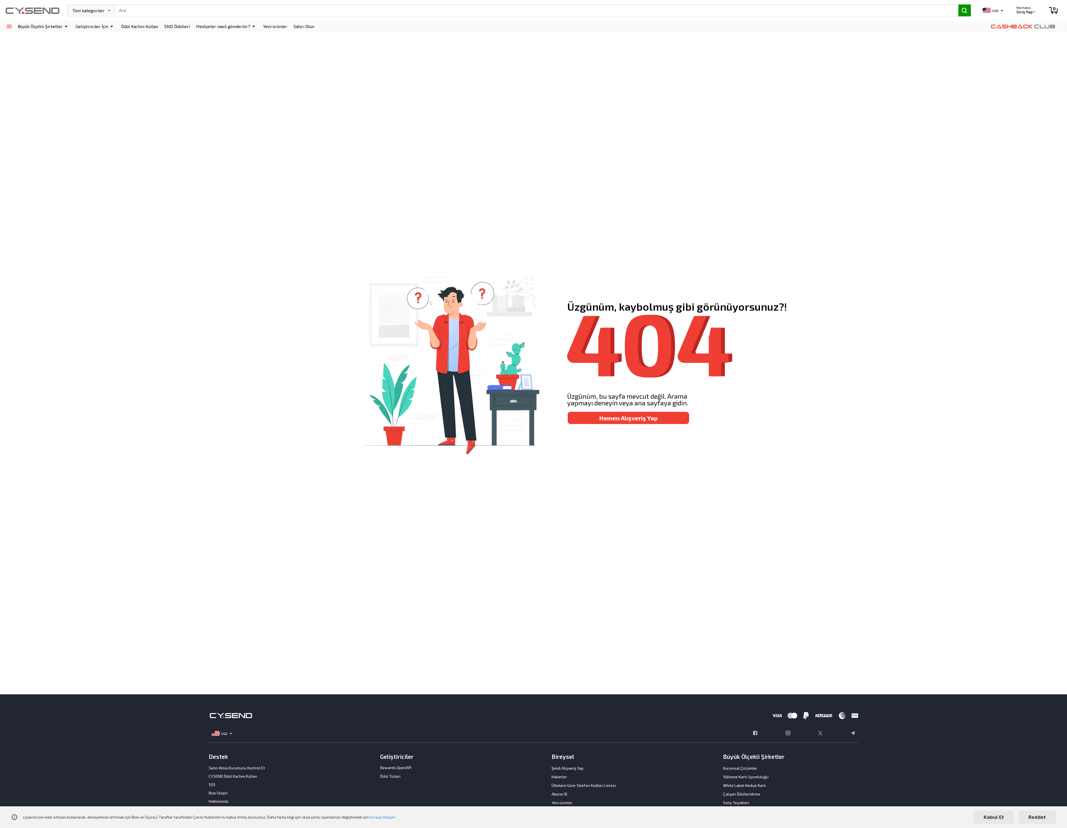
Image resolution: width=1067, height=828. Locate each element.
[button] (44, 26)
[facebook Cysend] (755, 733)
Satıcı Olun (303, 26)
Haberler (559, 776)
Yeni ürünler (275, 26)
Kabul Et (994, 817)
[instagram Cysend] (788, 733)
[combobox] (534, 9)
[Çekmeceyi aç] (9, 26)
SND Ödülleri (177, 26)
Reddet (1037, 817)
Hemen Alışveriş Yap (628, 418)
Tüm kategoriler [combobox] (88, 10)
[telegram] (853, 733)
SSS (212, 784)
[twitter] (820, 733)
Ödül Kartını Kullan (139, 26)
